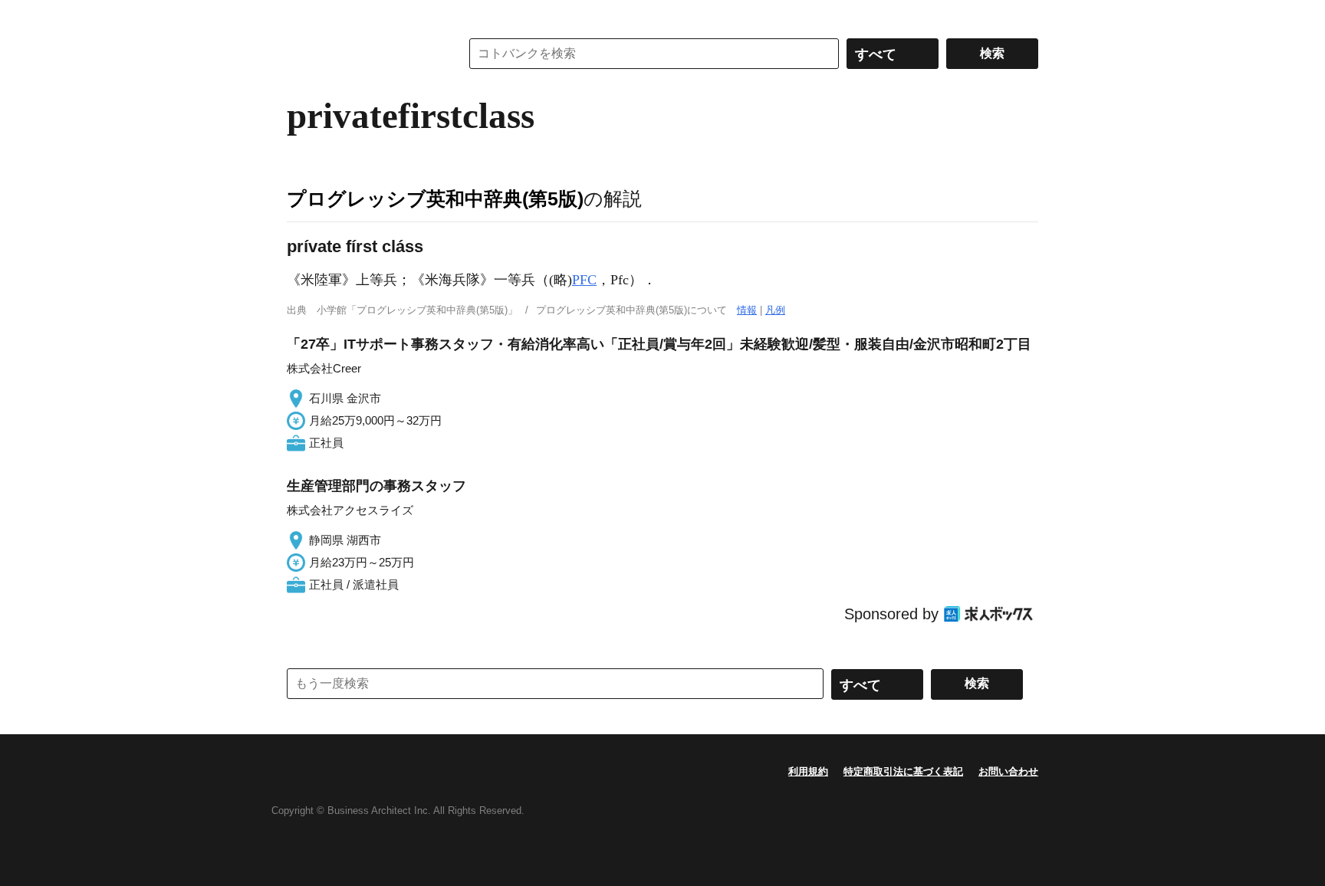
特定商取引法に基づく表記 (903, 771)
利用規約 (808, 771)
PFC (584, 279)
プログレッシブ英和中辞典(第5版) (435, 198)
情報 (747, 310)
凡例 (775, 310)
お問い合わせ (1008, 771)
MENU (302, 15)
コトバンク (363, 53)
